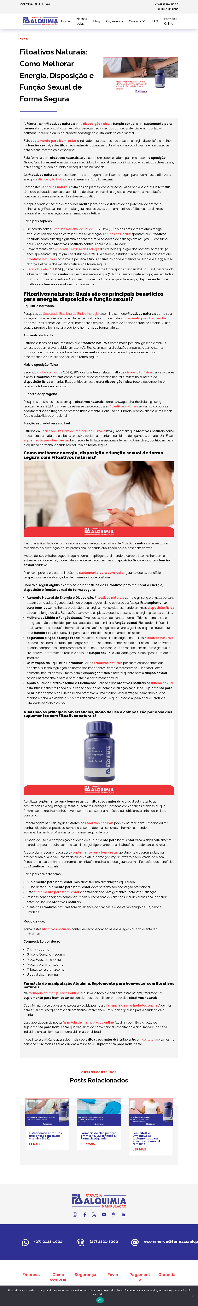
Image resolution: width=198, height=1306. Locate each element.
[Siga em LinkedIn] (123, 1215)
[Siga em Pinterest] (113, 1215)
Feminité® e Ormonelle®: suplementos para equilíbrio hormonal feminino (146, 1138)
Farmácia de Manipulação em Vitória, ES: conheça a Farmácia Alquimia (98, 1136)
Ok (100, 1300)
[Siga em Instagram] (75, 1215)
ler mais (36, 1144)
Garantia (167, 1274)
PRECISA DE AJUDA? (35, 4)
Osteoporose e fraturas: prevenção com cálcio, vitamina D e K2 (45, 1136)
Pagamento (139, 1277)
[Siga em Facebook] (84, 1215)
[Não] (193, 1296)
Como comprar (58, 1277)
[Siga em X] (94, 1215)
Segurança (85, 1274)
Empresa (31, 1274)
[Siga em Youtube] (104, 1215)
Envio (112, 1274)
